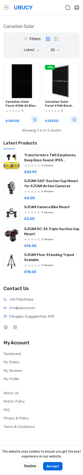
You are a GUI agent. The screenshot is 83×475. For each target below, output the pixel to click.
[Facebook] (6, 327)
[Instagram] (15, 327)
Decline (30, 466)
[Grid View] (48, 39)
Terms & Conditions (19, 427)
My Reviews (12, 371)
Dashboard (12, 354)
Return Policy (14, 401)
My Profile (11, 379)
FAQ (6, 410)
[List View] (56, 39)
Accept (53, 466)
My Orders (11, 362)
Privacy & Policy (16, 418)
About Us (11, 393)
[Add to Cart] (35, 119)
